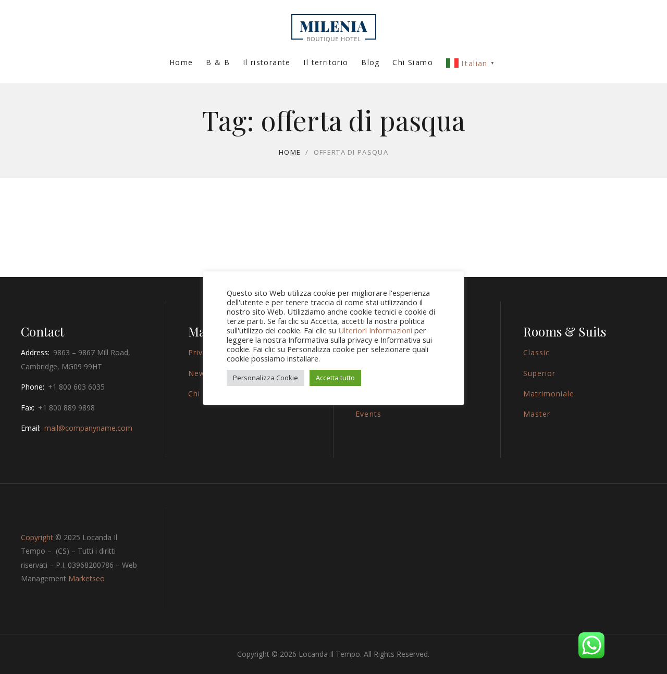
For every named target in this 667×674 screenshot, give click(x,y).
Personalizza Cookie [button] (265, 377)
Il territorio (325, 62)
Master (536, 414)
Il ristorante (267, 62)
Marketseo (86, 578)
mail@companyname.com (88, 428)
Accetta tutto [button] (335, 377)
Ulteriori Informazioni (375, 330)
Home (181, 62)
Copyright (37, 537)
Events (368, 414)
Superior (539, 373)
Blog (370, 62)
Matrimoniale (549, 393)
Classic (536, 352)
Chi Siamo (412, 62)
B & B (218, 62)
